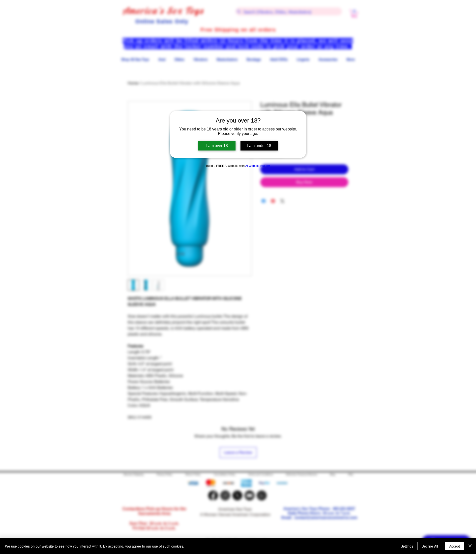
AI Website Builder (257, 166)
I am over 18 (217, 146)
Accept (454, 546)
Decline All (429, 546)
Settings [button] (407, 546)
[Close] (470, 546)
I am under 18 (259, 146)
